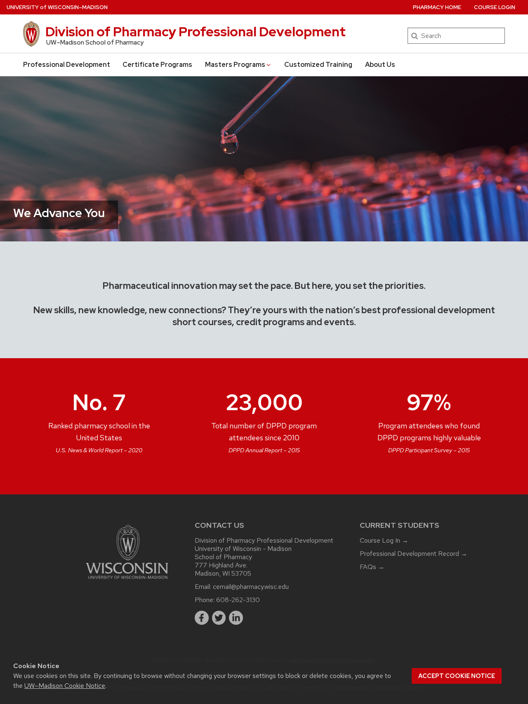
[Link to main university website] (127, 580)
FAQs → (372, 566)
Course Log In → (384, 540)
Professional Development (66, 64)
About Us (380, 64)
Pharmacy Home (437, 7)
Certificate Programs (157, 64)
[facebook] (202, 618)
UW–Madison (57, 7)
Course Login (494, 7)
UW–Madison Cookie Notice (64, 685)
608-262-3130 (238, 599)
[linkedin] (236, 618)
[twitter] (219, 618)
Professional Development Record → (413, 553)
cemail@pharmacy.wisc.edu (251, 586)
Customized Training (318, 64)
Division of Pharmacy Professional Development (195, 31)
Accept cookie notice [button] (456, 676)
